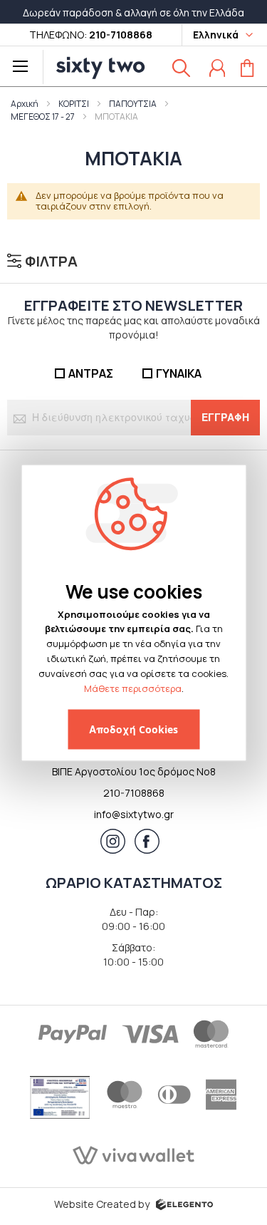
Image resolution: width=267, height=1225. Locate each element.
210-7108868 (133, 793)
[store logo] (96, 67)
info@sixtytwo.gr (134, 814)
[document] (134, 663)
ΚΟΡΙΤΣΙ (73, 104)
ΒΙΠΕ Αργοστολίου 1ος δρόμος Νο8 (134, 771)
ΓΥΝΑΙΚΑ (178, 373)
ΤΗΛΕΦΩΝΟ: (90, 34)
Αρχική (24, 104)
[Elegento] (184, 1203)
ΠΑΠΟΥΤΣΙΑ (133, 104)
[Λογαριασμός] (217, 68)
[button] (221, 35)
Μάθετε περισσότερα (133, 687)
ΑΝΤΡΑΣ (90, 373)
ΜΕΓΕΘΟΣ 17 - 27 (43, 116)
